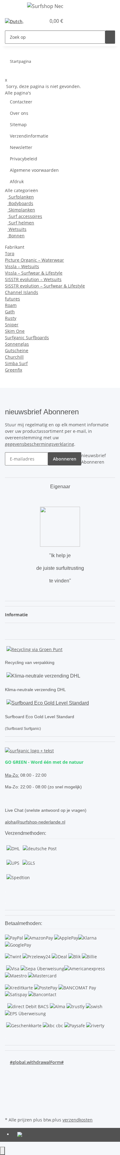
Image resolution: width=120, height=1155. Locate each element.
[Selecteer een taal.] (15, 21)
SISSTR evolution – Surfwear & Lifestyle (45, 286)
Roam (11, 305)
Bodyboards (20, 203)
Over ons (19, 113)
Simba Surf (16, 363)
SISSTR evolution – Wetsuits (33, 279)
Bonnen (16, 236)
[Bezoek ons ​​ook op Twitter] (10, 1079)
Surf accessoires (24, 216)
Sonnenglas (17, 344)
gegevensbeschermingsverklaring (39, 444)
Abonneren (64, 459)
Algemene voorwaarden (34, 170)
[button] (34, 21)
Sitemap (18, 124)
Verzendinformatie (29, 136)
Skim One (15, 331)
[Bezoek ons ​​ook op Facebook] (10, 1072)
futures (12, 299)
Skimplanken (21, 210)
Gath (10, 312)
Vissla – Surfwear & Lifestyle (33, 273)
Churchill (14, 357)
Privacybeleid (23, 159)
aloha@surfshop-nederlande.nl (35, 821)
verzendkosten (77, 1120)
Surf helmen (20, 223)
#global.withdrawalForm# (37, 1062)
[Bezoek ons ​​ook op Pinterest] (10, 1086)
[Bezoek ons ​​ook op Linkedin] (10, 1108)
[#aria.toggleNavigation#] (12, 7)
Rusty (10, 318)
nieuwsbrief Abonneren (93, 459)
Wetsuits (16, 229)
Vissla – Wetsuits (22, 266)
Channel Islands (21, 292)
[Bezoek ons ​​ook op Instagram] (10, 1094)
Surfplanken (20, 197)
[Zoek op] (110, 37)
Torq (9, 253)
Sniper (11, 325)
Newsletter (21, 147)
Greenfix (13, 370)
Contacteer (21, 102)
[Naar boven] (2, 1151)
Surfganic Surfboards (27, 337)
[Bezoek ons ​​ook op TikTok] (10, 1101)
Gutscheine (16, 350)
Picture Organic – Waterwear (34, 260)
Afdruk (17, 181)
